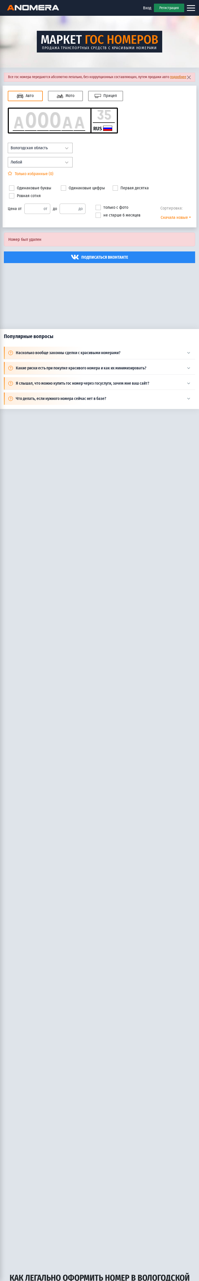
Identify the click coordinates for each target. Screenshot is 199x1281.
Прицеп (109, 95)
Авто (29, 95)
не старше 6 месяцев (121, 215)
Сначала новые (174, 217)
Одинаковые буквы (34, 187)
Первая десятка (134, 187)
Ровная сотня (29, 195)
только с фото (115, 207)
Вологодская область (29, 147)
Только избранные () (33, 173)
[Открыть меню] (191, 8)
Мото (69, 95)
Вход (147, 7)
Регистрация (169, 8)
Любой (16, 162)
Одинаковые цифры (87, 187)
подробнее (178, 77)
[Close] (188, 77)
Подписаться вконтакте (104, 257)
